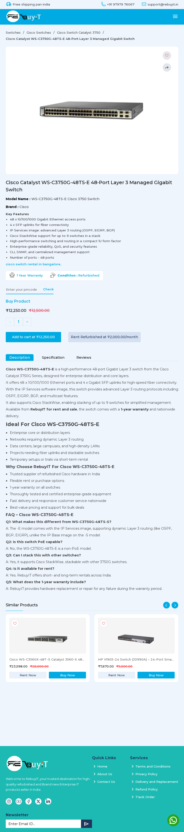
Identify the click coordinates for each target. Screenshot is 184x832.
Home (102, 766)
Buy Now (67, 675)
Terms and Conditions (153, 766)
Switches (13, 32)
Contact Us (106, 782)
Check (48, 289)
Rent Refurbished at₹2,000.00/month (104, 337)
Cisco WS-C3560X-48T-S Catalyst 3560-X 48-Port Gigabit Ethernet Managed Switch (47, 659)
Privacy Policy (146, 774)
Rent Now (28, 675)
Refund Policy (146, 789)
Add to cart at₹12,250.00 (33, 337)
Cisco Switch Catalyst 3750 (78, 32)
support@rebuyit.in (163, 4)
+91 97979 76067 (120, 4)
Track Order (145, 797)
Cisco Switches (39, 32)
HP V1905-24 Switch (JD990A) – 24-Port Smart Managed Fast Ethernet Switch (136, 659)
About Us (104, 774)
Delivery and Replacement (156, 782)
